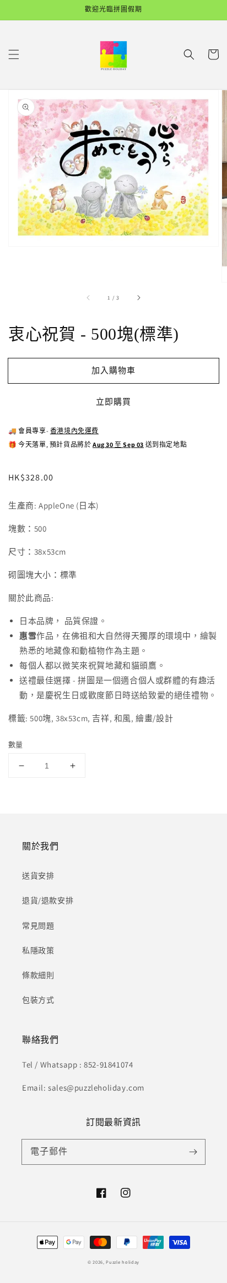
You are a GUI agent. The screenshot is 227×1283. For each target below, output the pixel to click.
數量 (15, 744)
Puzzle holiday (122, 1262)
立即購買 (113, 401)
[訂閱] (193, 1152)
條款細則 (38, 975)
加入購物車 (113, 370)
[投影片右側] (138, 297)
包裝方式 (38, 1000)
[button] (14, 54)
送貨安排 (38, 876)
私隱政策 (38, 950)
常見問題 (38, 926)
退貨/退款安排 (47, 900)
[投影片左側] (89, 297)
